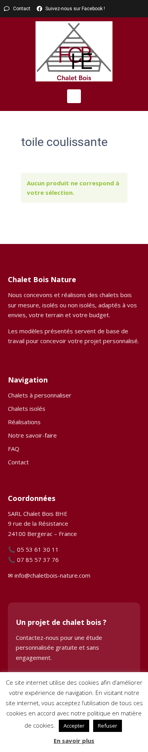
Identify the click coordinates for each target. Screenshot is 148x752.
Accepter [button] (74, 725)
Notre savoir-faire (32, 435)
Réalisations (24, 422)
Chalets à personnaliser (39, 395)
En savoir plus (74, 741)
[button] (74, 96)
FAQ (13, 449)
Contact (18, 462)
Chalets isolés (26, 408)
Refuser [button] (107, 725)
